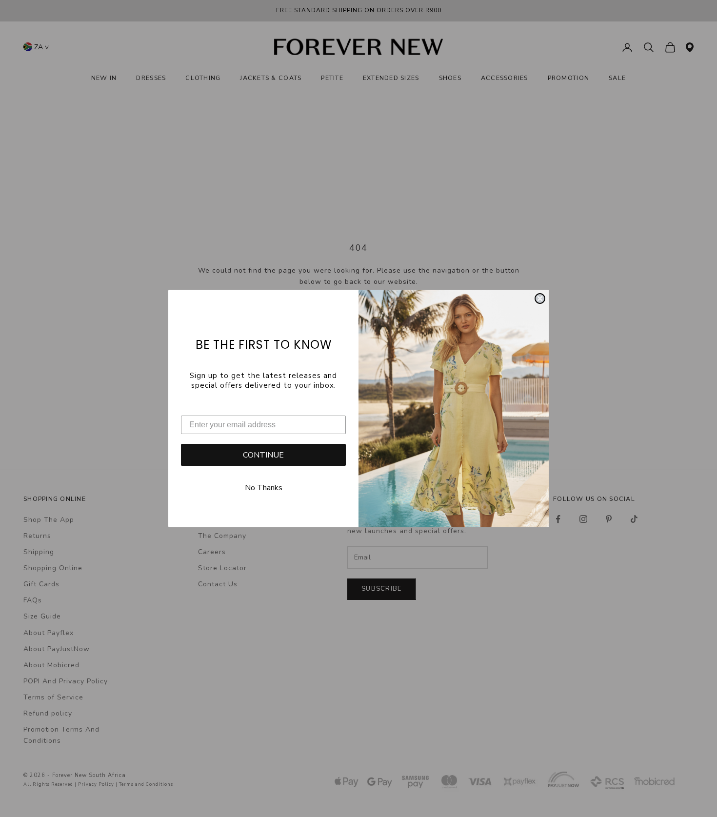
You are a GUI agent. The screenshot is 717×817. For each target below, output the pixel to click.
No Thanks (263, 487)
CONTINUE (263, 455)
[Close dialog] (540, 298)
